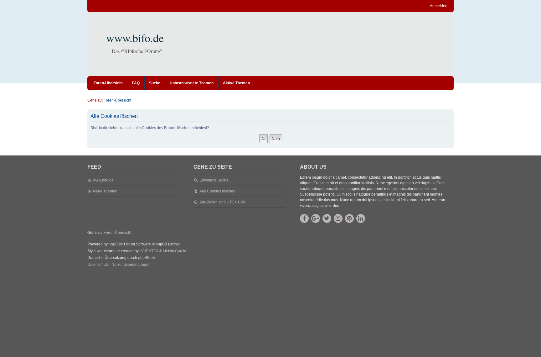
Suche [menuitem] (154, 83)
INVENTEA (149, 251)
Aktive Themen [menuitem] (236, 83)
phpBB (114, 244)
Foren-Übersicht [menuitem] (108, 83)
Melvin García (174, 251)
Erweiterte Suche (214, 180)
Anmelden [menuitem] (438, 6)
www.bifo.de (135, 37)
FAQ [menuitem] (136, 83)
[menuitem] (98, 264)
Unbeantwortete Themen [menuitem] (192, 83)
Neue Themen (105, 191)
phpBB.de (146, 257)
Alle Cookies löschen (217, 191)
